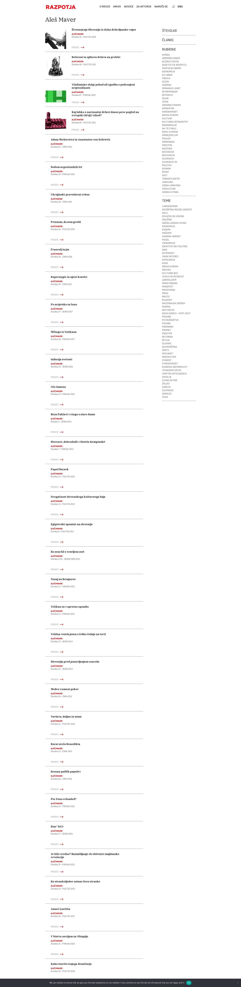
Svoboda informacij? (174, 366)
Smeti (165, 350)
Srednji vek (169, 356)
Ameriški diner (171, 58)
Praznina (167, 326)
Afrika (166, 54)
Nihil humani (170, 131)
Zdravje (167, 393)
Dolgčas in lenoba (173, 216)
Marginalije (169, 125)
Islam (165, 98)
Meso (165, 293)
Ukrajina (167, 182)
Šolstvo (167, 165)
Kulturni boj (170, 273)
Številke (169, 30)
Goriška (166, 85)
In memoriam (170, 91)
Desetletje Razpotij (174, 64)
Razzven (167, 148)
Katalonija (168, 259)
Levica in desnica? (173, 276)
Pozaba (166, 323)
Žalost (166, 383)
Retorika (167, 336)
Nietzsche (168, 310)
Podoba (166, 316)
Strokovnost (170, 363)
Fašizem (166, 233)
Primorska (168, 141)
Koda (165, 263)
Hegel (165, 239)
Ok (189, 983)
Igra (164, 249)
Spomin (166, 168)
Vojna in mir (169, 380)
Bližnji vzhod (170, 61)
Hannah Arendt (171, 236)
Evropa (166, 229)
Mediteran (168, 289)
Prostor (167, 145)
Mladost (167, 299)
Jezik (165, 101)
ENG (180, 6)
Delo (165, 212)
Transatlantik (171, 178)
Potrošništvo (170, 320)
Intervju (167, 95)
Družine (167, 219)
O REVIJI (105, 6)
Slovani (166, 343)
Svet (165, 175)
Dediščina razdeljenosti (177, 209)
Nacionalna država (173, 303)
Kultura (167, 118)
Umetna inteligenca (174, 373)
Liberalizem (169, 279)
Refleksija (168, 155)
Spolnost (167, 353)
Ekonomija (168, 71)
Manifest (167, 286)
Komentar (168, 108)
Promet (166, 330)
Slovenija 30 (169, 162)
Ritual (166, 340)
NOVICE (128, 6)
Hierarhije (168, 243)
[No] (237, 982)
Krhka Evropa (170, 115)
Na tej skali (169, 128)
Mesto (166, 296)
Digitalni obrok (171, 68)
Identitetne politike (174, 246)
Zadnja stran (170, 192)
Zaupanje (167, 390)
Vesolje (166, 376)
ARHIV (117, 6)
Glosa (165, 81)
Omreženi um (170, 135)
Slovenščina (169, 346)
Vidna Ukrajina (171, 185)
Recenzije (168, 152)
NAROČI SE (161, 6)
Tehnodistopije (171, 370)
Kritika (166, 269)
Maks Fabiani (169, 283)
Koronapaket (170, 111)
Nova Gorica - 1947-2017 (176, 313)
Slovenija (168, 158)
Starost (167, 360)
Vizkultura (169, 188)
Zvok (165, 397)
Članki (167, 40)
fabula (166, 78)
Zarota (166, 387)
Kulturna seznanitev (175, 121)
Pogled (166, 138)
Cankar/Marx (170, 206)
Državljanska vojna (174, 223)
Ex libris (167, 75)
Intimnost (168, 253)
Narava (166, 306)
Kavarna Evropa (171, 105)
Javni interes (170, 256)
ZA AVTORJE (143, 6)
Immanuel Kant (171, 88)
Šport (165, 172)
